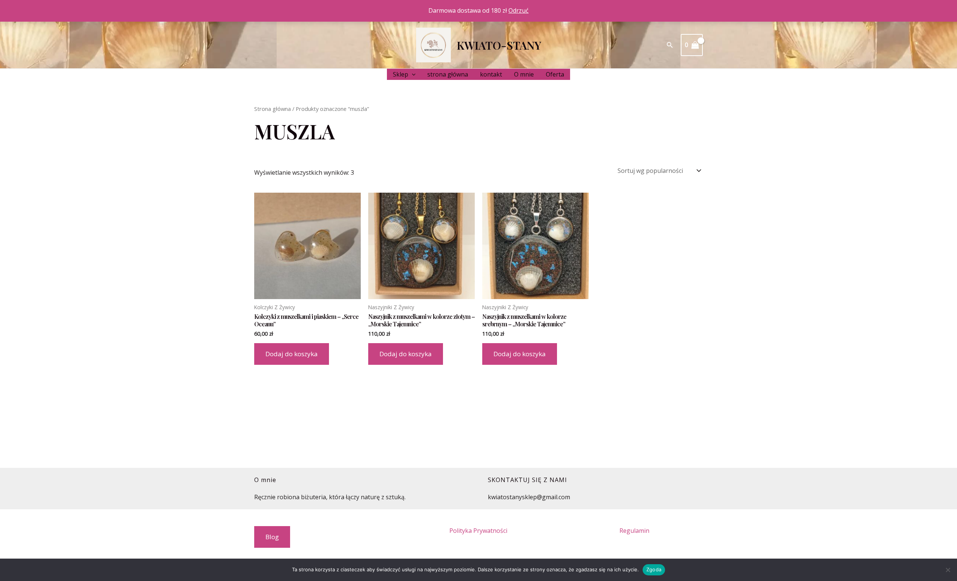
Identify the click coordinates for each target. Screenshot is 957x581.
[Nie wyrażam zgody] (947, 570)
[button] (670, 45)
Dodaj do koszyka (291, 353)
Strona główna (272, 108)
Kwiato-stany (499, 45)
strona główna (447, 74)
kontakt (491, 74)
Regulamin (634, 530)
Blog (272, 536)
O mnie (524, 74)
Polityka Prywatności (478, 530)
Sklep (400, 74)
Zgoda (653, 569)
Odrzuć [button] (518, 10)
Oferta (555, 74)
